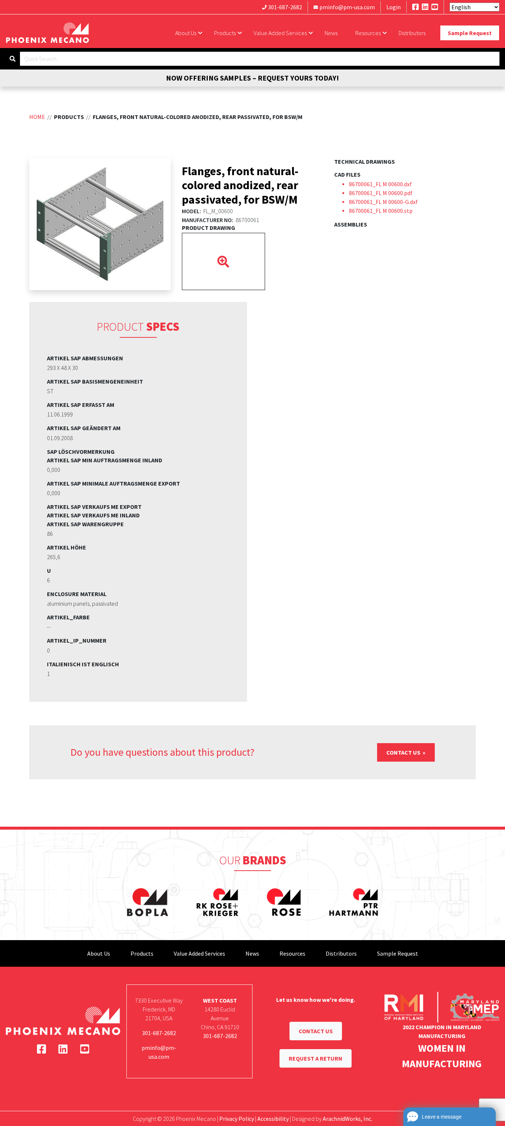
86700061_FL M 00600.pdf (381, 193)
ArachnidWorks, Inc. (347, 1118)
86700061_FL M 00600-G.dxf (383, 201)
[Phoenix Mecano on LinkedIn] (425, 6)
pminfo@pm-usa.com (347, 7)
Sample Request (470, 33)
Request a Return (315, 1058)
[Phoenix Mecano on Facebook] (415, 6)
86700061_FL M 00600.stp (381, 210)
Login (393, 7)
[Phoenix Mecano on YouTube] (434, 6)
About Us (185, 33)
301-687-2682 (285, 7)
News (331, 33)
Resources (368, 33)
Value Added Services (280, 33)
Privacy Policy (236, 1118)
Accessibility (273, 1118)
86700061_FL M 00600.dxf (380, 184)
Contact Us (403, 752)
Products (225, 33)
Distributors (412, 33)
